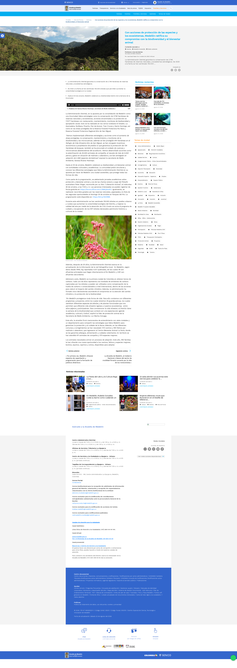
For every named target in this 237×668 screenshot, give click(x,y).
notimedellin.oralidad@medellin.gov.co (86, 515)
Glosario (137, 588)
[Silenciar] (123, 105)
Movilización (157, 214)
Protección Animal (143, 241)
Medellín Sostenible (139, 49)
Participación (141, 229)
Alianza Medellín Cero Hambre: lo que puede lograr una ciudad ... (142, 129)
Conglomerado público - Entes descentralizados (152, 161)
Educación (152, 172)
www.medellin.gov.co (79, 537)
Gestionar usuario (127, 588)
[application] (99, 105)
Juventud (163, 199)
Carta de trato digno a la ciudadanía (148, 595)
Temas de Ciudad (164, 14)
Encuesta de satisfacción (111, 588)
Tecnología (141, 252)
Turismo (152, 252)
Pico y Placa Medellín (145, 593)
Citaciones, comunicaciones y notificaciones (103, 576)
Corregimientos (142, 165)
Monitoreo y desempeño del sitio (95, 590)
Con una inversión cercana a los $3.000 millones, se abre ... (160, 129)
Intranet (155, 639)
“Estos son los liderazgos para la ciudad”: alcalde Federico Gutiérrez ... (142, 104)
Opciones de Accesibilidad (107, 2)
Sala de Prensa (78, 20)
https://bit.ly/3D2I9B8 (101, 197)
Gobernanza (157, 188)
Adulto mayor (160, 146)
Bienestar (140, 153)
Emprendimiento (143, 180)
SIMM (150, 248)
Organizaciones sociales (145, 225)
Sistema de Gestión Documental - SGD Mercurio (135, 590)
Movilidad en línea (143, 214)
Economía (141, 172)
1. (91, 108)
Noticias (119, 14)
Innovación (141, 199)
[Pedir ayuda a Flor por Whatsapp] (233, 658)
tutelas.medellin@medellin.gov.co (84, 509)
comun (155, 157)
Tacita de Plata (162, 248)
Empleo (164, 176)
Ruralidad (151, 244)
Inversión (152, 199)
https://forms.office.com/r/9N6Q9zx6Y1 (96, 189)
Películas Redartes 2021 (158, 229)
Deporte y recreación (144, 169)
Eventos (127, 14)
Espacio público (158, 180)
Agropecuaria (141, 150)
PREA (139, 237)
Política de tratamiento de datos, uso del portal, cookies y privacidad (97, 604)
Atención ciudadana (157, 150)
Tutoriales (133, 593)
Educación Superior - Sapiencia (147, 176)
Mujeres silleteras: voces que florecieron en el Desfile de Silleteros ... (152, 398)
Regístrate (145, 2)
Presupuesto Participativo (154, 237)
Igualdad (140, 195)
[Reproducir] (69, 105)
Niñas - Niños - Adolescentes (146, 218)
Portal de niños (95, 595)
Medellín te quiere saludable (146, 206)
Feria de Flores (152, 184)
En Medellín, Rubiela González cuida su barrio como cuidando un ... (101, 398)
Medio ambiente (152, 49)
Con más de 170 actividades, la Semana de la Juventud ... (161, 103)
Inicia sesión (136, 2)
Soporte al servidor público (126, 580)
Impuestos (148, 8)
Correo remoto (79, 588)
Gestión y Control (143, 188)
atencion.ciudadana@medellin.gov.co (85, 493)
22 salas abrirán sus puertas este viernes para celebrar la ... (154, 378)
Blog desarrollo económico (157, 153)
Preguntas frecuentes (93, 588)
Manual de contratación (104, 593)
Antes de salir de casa (121, 593)
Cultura (90, 383)
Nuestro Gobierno (143, 222)
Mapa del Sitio (113, 590)
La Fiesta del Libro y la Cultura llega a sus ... (101, 378)
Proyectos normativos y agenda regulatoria (100, 580)
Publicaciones (141, 580)
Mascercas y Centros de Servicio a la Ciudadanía (89, 546)
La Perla (140, 203)
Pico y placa (161, 233)
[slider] (127, 104)
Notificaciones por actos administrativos (133, 576)
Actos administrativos (144, 146)
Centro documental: (81, 576)
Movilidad (155, 210)
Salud (161, 244)
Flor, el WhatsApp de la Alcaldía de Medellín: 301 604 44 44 (92, 539)
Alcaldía (68, 20)
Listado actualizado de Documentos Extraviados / (119, 595)
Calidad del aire (142, 157)
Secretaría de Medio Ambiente (133, 53)
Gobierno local (142, 191)
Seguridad (141, 248)
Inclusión (163, 195)
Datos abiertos (79, 597)
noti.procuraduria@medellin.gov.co (84, 503)
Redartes (140, 244)
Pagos (159, 225)
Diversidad (159, 169)
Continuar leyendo (93, 386)
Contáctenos (76, 482)
